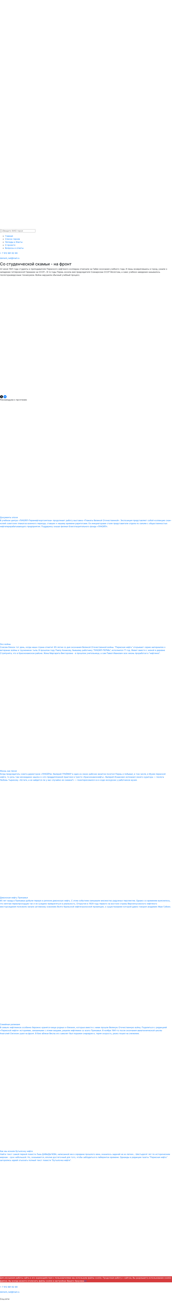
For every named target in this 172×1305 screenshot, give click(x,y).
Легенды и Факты (14, 242)
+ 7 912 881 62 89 (9, 253)
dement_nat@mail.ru (9, 258)
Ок (85, 1281)
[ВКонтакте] (5, 396)
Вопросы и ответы (14, 248)
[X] (1, 396)
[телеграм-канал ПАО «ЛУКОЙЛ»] (15, 1299)
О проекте (10, 245)
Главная (9, 236)
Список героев (12, 239)
